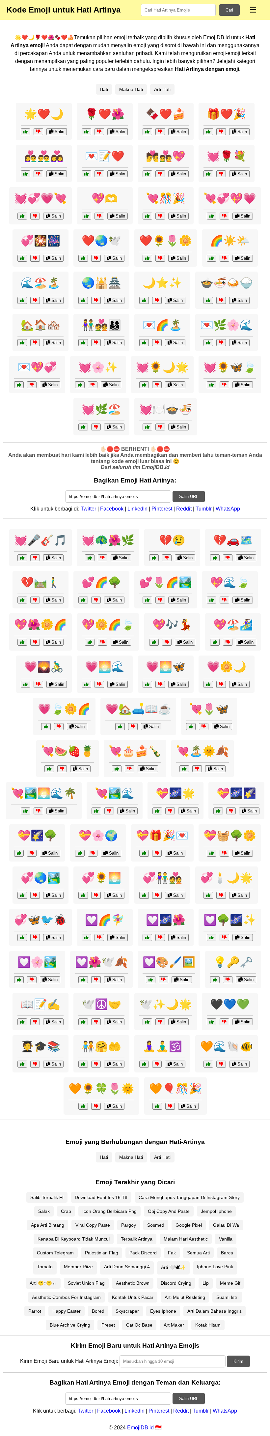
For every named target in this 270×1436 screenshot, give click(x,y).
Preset (108, 1325)
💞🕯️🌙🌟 (226, 878)
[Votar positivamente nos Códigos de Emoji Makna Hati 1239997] (22, 895)
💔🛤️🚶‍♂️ (40, 582)
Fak (172, 1252)
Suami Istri (227, 1297)
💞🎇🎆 (40, 241)
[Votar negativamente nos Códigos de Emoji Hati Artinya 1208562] (96, 258)
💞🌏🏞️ (40, 878)
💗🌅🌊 (104, 667)
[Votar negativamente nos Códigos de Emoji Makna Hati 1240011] (224, 937)
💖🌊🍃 (230, 582)
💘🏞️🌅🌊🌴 (44, 793)
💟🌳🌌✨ (229, 920)
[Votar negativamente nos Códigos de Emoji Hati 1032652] (167, 557)
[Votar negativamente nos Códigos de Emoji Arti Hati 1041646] (157, 1064)
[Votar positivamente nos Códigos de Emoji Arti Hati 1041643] (144, 300)
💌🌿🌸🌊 (226, 325)
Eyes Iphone (163, 1311)
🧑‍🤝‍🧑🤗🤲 (101, 1046)
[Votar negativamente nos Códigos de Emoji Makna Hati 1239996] (35, 642)
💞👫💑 (162, 878)
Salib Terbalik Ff (47, 1197)
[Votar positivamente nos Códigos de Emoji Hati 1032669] (208, 1064)
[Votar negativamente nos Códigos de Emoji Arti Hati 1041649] (35, 1064)
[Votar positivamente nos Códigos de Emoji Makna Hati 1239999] (86, 684)
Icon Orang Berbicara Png (109, 1211)
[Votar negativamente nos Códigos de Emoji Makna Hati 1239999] (99, 684)
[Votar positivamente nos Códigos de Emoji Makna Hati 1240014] (211, 600)
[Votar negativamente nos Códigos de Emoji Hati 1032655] (133, 726)
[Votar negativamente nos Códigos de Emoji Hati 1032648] (157, 853)
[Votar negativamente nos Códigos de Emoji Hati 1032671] (102, 557)
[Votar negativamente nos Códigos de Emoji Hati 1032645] (92, 384)
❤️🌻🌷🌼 (165, 241)
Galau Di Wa (226, 1225)
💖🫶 (105, 198)
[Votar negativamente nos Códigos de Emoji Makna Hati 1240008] (157, 384)
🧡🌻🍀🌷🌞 (101, 1089)
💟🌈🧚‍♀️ (104, 920)
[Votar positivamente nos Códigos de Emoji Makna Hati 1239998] (147, 1021)
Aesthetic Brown (132, 1283)
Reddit (184, 509)
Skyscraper (127, 1311)
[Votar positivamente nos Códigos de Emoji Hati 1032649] (144, 895)
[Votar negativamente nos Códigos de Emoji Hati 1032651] (96, 1106)
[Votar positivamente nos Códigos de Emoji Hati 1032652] (154, 557)
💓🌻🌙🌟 (162, 367)
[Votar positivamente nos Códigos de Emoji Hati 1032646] (46, 726)
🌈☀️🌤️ (230, 241)
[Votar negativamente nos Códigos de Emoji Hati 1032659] (163, 979)
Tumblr (204, 509)
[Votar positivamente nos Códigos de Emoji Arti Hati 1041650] (83, 1064)
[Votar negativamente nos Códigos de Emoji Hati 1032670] (227, 557)
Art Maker (174, 1325)
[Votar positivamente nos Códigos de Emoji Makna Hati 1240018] (157, 810)
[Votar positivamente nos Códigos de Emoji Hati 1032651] (83, 1106)
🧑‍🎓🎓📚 (40, 1046)
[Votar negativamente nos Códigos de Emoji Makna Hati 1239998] (160, 1021)
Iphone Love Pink (215, 1266)
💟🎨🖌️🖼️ (169, 962)
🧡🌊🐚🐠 (226, 1046)
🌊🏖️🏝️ (40, 283)
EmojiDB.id (140, 1427)
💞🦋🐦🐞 (40, 920)
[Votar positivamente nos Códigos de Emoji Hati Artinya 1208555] (211, 216)
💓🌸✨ (98, 367)
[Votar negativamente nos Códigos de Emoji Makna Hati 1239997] (35, 895)
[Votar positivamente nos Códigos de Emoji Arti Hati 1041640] (83, 300)
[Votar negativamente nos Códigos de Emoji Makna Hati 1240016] (96, 427)
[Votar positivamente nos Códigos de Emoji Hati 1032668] (86, 937)
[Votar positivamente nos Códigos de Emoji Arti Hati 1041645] (211, 258)
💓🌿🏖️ (101, 409)
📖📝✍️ (40, 1004)
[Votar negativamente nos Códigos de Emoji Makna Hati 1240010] (92, 853)
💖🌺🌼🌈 (40, 624)
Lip (205, 1283)
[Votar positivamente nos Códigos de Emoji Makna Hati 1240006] (89, 642)
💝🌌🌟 (175, 793)
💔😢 (172, 540)
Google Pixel (189, 1225)
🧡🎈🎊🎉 (175, 1089)
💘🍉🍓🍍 (67, 751)
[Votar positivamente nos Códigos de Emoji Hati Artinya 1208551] (86, 131)
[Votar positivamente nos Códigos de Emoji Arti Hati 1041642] (19, 384)
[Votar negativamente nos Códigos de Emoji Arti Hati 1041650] (96, 1064)
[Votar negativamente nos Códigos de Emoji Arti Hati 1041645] (224, 258)
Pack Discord (143, 1252)
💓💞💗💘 (40, 198)
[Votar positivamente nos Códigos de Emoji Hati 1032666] (211, 853)
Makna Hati (131, 89)
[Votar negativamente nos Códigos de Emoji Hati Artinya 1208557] (160, 258)
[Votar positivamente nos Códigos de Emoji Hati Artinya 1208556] (25, 131)
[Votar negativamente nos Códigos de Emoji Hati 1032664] (38, 684)
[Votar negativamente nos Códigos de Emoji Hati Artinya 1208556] (38, 131)
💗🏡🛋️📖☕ (138, 709)
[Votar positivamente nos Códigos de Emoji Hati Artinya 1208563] (147, 216)
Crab (66, 1211)
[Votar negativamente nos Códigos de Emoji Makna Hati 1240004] (160, 937)
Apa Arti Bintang (47, 1225)
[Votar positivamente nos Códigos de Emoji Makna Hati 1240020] (19, 979)
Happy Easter (66, 1311)
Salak (44, 1211)
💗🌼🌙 (226, 667)
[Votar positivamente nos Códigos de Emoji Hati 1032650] (83, 979)
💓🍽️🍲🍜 (165, 409)
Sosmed (155, 1225)
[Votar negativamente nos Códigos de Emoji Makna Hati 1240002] (32, 853)
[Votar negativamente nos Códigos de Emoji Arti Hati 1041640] (96, 300)
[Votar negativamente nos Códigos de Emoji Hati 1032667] (35, 937)
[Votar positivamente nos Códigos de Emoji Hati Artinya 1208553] (147, 173)
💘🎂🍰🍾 (135, 751)
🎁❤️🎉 (226, 114)
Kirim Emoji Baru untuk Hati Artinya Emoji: (69, 1361)
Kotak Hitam (208, 1325)
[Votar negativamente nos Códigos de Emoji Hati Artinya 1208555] (224, 216)
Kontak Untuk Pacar (132, 1297)
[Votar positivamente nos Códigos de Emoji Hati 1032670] (215, 557)
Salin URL (188, 496)
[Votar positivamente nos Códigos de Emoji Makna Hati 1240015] (208, 684)
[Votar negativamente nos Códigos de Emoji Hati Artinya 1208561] (35, 258)
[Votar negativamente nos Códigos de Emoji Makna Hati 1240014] (224, 600)
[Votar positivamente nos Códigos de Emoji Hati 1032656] (117, 768)
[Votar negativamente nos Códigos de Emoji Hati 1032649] (157, 895)
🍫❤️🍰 (165, 114)
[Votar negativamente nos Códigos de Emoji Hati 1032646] (59, 726)
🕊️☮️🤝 (101, 1004)
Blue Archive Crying (70, 1325)
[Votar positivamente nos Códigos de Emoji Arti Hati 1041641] (22, 1021)
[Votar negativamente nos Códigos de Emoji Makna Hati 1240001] (197, 768)
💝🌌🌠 (236, 793)
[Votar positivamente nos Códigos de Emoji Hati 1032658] (208, 895)
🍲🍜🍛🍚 (226, 283)
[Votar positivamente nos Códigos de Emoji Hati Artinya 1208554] (208, 131)
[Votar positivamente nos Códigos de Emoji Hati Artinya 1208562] (83, 258)
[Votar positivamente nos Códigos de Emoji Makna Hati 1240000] (211, 384)
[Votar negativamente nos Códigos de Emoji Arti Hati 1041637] (35, 300)
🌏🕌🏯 (101, 283)
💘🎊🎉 (165, 198)
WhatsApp (228, 509)
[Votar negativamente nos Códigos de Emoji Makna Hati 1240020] (32, 979)
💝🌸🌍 (98, 835)
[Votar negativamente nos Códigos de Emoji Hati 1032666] (224, 853)
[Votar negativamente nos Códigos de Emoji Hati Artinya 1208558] (99, 173)
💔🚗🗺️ (233, 540)
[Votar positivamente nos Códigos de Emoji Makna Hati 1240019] (83, 600)
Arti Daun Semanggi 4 (127, 1266)
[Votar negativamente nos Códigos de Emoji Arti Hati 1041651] (224, 1021)
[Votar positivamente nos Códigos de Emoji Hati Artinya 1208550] (22, 216)
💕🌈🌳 (101, 582)
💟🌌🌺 (165, 920)
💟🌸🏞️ (37, 962)
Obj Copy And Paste (169, 1211)
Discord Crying (176, 1283)
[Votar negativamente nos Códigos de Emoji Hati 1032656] (129, 768)
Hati (104, 89)
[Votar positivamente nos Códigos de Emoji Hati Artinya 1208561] (22, 258)
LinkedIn (137, 509)
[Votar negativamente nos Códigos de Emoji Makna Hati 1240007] (160, 684)
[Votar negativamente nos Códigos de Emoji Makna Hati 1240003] (160, 600)
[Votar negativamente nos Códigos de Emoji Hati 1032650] (96, 979)
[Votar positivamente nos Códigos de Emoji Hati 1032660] (157, 1106)
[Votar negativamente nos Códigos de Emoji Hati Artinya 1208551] (99, 131)
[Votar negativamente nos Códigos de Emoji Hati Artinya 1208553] (160, 173)
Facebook (111, 509)
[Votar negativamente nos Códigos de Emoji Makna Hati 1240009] (109, 810)
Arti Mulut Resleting (185, 1297)
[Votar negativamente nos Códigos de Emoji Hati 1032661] (35, 600)
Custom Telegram (55, 1252)
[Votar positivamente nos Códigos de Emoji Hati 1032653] (154, 642)
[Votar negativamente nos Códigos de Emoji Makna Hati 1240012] (157, 342)
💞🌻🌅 (101, 878)
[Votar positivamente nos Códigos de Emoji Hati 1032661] (22, 600)
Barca (227, 1252)
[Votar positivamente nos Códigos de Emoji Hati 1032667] (22, 937)
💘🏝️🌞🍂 (202, 751)
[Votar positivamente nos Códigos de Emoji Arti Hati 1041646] (144, 1064)
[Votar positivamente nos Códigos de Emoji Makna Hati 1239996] (22, 642)
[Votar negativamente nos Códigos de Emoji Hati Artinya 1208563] (160, 216)
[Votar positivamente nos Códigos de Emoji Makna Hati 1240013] (83, 895)
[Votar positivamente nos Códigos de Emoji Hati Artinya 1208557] (147, 258)
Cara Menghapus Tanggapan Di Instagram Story (189, 1197)
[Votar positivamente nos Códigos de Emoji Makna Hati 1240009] (96, 810)
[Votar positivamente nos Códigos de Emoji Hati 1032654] (147, 427)
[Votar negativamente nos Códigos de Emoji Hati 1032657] (231, 810)
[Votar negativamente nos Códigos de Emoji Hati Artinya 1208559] (160, 131)
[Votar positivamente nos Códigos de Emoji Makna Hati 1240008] (144, 384)
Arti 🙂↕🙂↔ (43, 1283)
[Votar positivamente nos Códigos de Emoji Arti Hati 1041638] (208, 300)
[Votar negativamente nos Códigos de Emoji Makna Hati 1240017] (203, 726)
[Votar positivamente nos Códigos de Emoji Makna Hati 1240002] (19, 853)
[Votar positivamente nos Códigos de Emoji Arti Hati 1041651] (211, 1021)
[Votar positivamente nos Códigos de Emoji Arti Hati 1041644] (83, 1021)
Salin (58, 131)
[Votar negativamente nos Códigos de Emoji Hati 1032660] (170, 1106)
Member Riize (78, 1266)
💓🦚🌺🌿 (108, 540)
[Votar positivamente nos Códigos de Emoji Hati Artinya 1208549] (86, 216)
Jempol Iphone (216, 1211)
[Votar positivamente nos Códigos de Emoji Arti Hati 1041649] (22, 1064)
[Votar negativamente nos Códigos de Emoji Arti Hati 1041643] (157, 300)
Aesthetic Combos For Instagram (66, 1297)
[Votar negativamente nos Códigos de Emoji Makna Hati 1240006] (102, 642)
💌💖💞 (37, 367)
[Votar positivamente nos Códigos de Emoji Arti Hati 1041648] (215, 979)
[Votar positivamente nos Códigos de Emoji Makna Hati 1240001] (184, 768)
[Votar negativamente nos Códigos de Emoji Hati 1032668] (99, 937)
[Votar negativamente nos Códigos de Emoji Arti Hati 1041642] (32, 384)
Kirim (238, 1361)
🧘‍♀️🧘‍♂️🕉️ (162, 1046)
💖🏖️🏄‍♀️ (233, 624)
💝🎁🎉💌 (162, 835)
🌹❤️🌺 (104, 114)
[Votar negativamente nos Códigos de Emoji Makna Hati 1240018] (170, 810)
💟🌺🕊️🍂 (101, 962)
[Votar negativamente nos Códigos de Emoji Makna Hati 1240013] (96, 895)
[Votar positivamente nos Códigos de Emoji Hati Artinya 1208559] (147, 131)
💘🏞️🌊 (114, 793)
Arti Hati (162, 89)
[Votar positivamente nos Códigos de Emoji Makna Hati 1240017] (191, 726)
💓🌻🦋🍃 (229, 367)
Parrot (34, 1311)
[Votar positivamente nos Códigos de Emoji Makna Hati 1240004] (147, 937)
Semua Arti (198, 1252)
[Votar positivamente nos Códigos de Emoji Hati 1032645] (80, 384)
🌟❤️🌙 (44, 114)
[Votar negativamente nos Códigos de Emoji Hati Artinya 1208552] (38, 173)
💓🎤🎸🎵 (40, 540)
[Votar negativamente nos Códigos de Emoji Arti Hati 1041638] (221, 300)
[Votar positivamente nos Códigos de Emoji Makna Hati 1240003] (147, 600)
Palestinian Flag (101, 1252)
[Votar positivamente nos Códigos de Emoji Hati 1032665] (49, 768)
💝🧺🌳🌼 (229, 835)
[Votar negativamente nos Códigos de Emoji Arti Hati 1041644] (96, 1021)
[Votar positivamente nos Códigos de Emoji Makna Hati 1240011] (211, 937)
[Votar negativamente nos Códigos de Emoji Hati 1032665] (62, 768)
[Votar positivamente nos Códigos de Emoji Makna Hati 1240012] (144, 342)
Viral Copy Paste (92, 1225)
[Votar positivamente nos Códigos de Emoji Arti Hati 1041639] (83, 342)
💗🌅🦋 (165, 667)
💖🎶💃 (172, 624)
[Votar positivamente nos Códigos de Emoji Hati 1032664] (25, 684)
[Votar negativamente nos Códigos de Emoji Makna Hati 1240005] (221, 342)
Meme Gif (230, 1283)
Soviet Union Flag (86, 1283)
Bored (98, 1311)
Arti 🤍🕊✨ (173, 1267)
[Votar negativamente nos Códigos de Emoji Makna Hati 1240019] (96, 600)
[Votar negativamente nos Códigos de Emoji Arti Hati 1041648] (227, 979)
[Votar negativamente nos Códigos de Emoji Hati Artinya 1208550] (35, 216)
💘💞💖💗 (229, 198)
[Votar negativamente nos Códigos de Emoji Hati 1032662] (227, 642)
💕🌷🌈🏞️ (165, 582)
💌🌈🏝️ (162, 325)
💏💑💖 (165, 156)
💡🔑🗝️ (233, 962)
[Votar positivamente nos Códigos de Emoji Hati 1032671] (89, 557)
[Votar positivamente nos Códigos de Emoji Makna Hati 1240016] (83, 427)
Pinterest (161, 509)
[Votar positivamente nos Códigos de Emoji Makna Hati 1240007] (147, 684)
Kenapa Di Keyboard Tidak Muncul (74, 1239)
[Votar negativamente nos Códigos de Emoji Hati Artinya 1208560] (221, 173)
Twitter (88, 509)
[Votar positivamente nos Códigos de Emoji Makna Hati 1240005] (208, 342)
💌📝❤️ (104, 156)
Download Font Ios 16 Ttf (101, 1197)
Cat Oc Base (139, 1325)
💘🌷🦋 (209, 709)
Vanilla (225, 1239)
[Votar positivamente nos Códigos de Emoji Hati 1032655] (120, 726)
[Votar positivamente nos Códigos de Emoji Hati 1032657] (218, 810)
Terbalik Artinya (136, 1239)
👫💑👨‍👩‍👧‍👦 (101, 325)
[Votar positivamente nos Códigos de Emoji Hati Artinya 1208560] (208, 173)
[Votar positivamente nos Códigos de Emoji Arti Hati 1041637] (22, 300)
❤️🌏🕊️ (101, 241)
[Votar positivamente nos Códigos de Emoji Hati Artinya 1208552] (25, 173)
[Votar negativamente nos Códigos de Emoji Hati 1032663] (35, 557)
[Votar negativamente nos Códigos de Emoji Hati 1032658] (221, 895)
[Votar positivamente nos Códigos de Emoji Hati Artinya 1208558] (86, 173)
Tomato (45, 1266)
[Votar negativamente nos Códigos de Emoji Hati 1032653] (167, 642)
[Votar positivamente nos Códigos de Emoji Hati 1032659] (150, 979)
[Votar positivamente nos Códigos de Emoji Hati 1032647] (25, 810)
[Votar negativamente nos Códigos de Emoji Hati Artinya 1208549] (99, 216)
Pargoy (128, 1225)
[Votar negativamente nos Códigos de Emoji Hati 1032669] (221, 1064)
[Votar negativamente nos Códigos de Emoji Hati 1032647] (38, 810)
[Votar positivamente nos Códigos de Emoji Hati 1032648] (144, 853)
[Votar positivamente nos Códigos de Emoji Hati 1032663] (22, 557)
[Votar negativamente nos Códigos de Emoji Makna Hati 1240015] (221, 684)
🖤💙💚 (230, 1004)
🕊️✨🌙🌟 (165, 1004)
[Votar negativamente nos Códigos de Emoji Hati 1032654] (160, 427)
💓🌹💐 (226, 156)
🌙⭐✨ (162, 283)
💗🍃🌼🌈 (64, 709)
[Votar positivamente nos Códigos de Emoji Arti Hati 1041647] (22, 342)
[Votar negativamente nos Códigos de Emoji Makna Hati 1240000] (224, 384)
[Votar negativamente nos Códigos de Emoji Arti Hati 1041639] (96, 342)
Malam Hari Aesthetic (186, 1239)
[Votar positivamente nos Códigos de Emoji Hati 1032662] (215, 642)
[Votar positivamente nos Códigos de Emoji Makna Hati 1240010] (80, 853)
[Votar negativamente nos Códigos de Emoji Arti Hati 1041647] (35, 342)
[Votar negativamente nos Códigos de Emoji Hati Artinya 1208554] (221, 131)
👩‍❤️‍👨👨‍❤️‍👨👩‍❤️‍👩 (44, 156)
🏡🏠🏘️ (40, 325)
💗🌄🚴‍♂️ (44, 667)
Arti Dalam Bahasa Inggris (214, 1311)
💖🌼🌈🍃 (108, 624)
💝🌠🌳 (37, 835)
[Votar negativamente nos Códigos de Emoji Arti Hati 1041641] (35, 1021)
